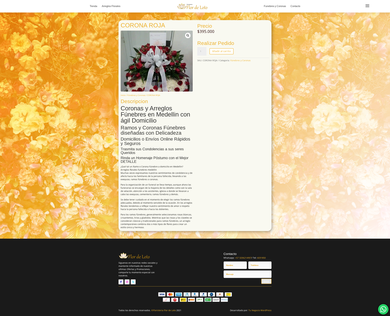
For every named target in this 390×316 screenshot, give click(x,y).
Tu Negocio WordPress (259, 310)
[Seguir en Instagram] (127, 281)
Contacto (295, 6)
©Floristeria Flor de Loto (163, 310)
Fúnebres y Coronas (136, 95)
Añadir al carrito (221, 51)
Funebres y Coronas (275, 6)
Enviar (266, 281)
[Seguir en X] (133, 281)
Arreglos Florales (111, 6)
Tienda (93, 6)
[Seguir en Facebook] (121, 281)
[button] (188, 35)
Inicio (123, 95)
